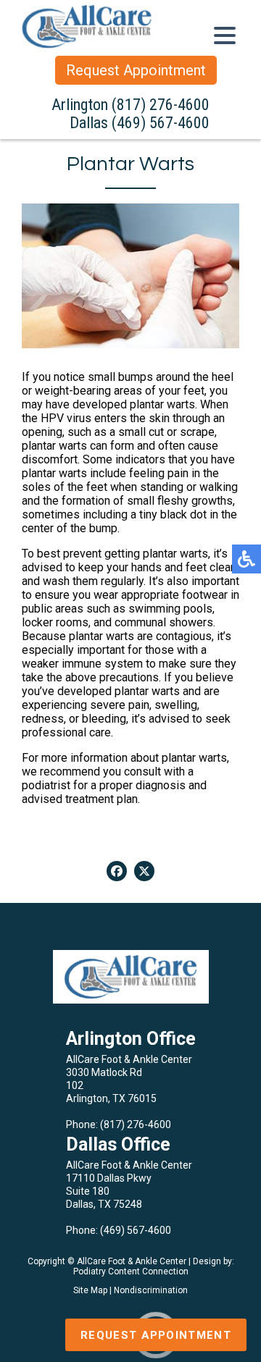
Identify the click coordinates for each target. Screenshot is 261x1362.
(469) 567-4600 (161, 123)
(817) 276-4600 (161, 105)
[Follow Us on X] (144, 871)
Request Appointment (136, 70)
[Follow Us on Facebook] (117, 871)
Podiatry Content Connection (130, 1271)
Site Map (90, 1290)
